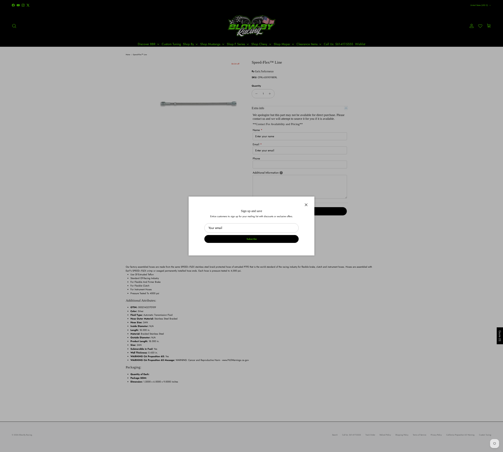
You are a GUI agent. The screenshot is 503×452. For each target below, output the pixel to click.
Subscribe (252, 239)
